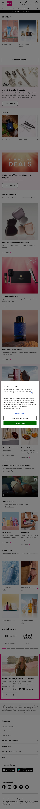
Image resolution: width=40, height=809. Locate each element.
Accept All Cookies (20, 423)
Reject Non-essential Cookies (20, 418)
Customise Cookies (20, 413)
